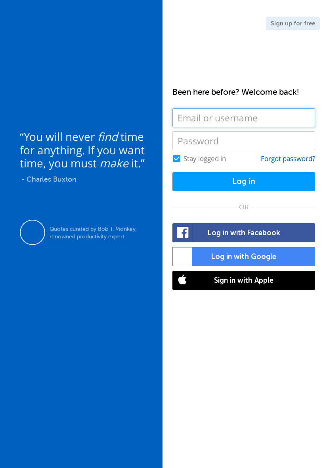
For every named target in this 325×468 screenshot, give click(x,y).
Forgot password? (288, 158)
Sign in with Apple (243, 280)
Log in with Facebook (244, 233)
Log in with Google (243, 257)
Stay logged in (205, 158)
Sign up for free (293, 23)
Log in (243, 181)
